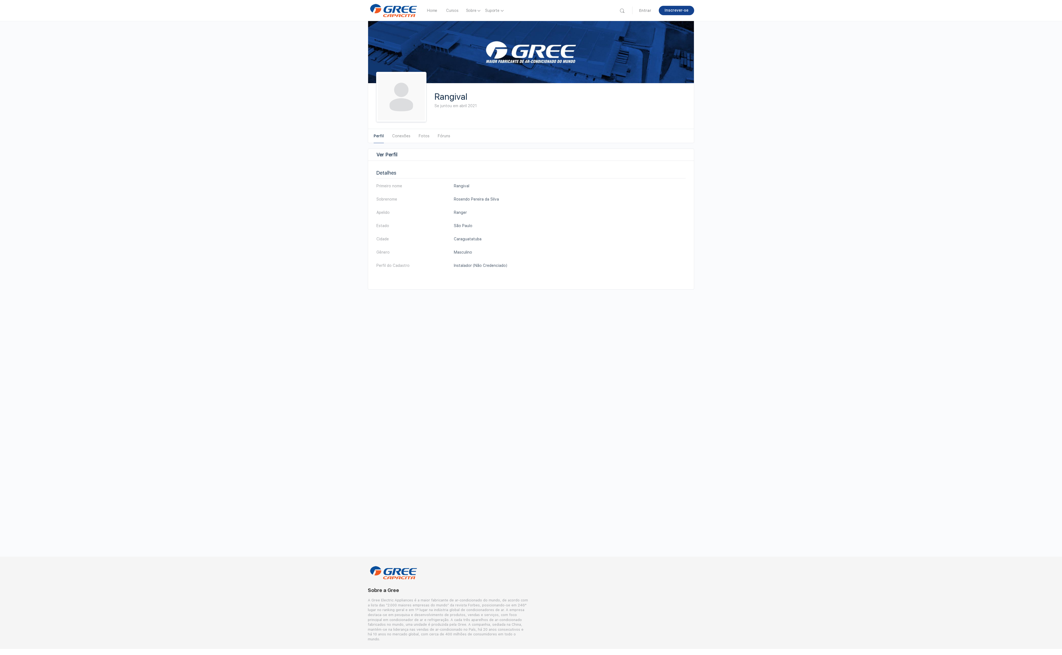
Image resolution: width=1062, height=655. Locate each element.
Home (432, 10)
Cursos (452, 10)
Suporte (492, 10)
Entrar (645, 10)
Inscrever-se (676, 10)
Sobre (471, 10)
